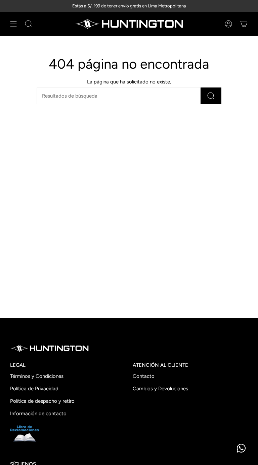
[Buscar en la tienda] (211, 95)
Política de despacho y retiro (42, 401)
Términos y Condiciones (36, 376)
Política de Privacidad (34, 389)
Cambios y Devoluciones (160, 389)
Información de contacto (38, 413)
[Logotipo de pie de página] (49, 348)
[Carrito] (244, 24)
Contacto (144, 376)
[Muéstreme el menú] (13, 24)
